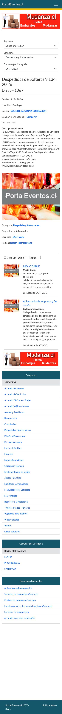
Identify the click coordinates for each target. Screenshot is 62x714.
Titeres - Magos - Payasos (17, 507)
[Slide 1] (31, 216)
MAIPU (8, 556)
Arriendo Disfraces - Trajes (17, 400)
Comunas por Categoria (15, 64)
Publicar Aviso (50, 705)
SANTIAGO (18, 236)
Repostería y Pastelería (16, 501)
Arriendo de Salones (14, 388)
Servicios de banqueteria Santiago (21, 594)
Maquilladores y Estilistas (17, 489)
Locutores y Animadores (16, 483)
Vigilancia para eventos (16, 513)
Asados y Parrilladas (14, 412)
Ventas (7, 525)
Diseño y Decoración (14, 436)
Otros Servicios (12, 531)
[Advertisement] (31, 657)
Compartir (32, 116)
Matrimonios (10, 495)
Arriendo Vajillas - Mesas (16, 406)
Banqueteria (10, 418)
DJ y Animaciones (13, 442)
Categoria (9, 52)
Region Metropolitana (21, 242)
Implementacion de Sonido (17, 472)
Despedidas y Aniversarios (26, 225)
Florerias (8, 454)
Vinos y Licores (11, 519)
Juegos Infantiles (12, 477)
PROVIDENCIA (12, 562)
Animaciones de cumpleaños (18, 588)
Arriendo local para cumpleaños (19, 618)
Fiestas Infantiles (13, 448)
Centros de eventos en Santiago (20, 600)
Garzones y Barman (14, 465)
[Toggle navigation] (56, 4)
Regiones (8, 41)
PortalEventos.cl (12, 4)
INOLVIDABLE (31, 266)
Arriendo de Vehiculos (15, 394)
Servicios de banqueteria (16, 612)
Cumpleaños (10, 424)
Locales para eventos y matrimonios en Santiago (28, 606)
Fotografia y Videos (13, 460)
